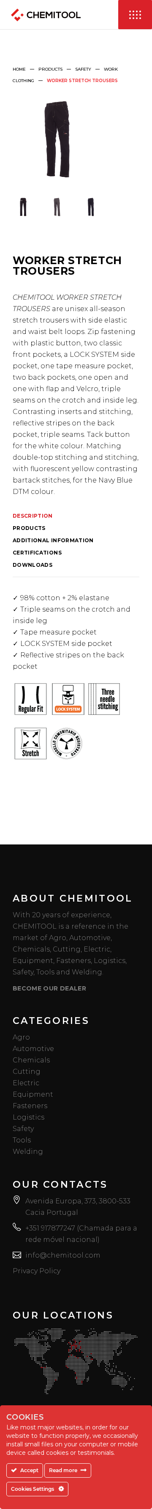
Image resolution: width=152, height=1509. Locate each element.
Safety (83, 69)
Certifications (37, 553)
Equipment (33, 1094)
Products (50, 69)
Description (33, 516)
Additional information (53, 540)
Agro (21, 1037)
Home (19, 69)
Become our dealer (49, 988)
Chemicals (31, 1060)
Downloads (32, 565)
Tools (22, 1140)
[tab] (76, 517)
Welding (28, 1152)
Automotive (33, 1049)
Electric (26, 1083)
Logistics (28, 1117)
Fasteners (30, 1106)
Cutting (27, 1072)
